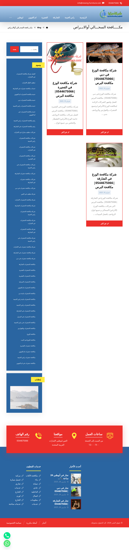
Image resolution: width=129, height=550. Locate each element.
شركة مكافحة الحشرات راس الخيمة (27, 213)
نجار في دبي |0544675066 (61, 489)
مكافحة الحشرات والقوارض (26, 328)
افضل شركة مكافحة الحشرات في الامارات (25, 75)
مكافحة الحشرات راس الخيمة (26, 305)
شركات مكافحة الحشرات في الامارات (27, 148)
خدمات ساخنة (15, 504)
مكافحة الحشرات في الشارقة (26, 311)
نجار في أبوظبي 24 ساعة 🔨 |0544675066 (59, 478)
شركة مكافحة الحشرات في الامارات (27, 221)
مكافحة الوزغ (31, 334)
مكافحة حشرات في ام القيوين (26, 363)
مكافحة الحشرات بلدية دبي (27, 293)
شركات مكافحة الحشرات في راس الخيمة (26, 166)
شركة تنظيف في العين (28, 194)
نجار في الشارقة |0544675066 (60, 502)
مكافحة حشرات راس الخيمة (26, 357)
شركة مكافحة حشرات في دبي (25, 258)
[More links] (11, 14)
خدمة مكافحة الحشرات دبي (26, 100)
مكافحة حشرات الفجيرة (27, 346)
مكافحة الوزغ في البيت (28, 340)
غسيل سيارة (15, 479)
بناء (36, 479)
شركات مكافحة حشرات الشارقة (25, 173)
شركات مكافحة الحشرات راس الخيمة (27, 139)
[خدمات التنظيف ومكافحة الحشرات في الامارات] (111, 14)
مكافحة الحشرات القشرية (27, 276)
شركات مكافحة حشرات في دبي (25, 188)
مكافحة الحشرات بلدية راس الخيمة (24, 299)
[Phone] (7, 535)
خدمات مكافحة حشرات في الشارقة (24, 88)
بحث (14, 49)
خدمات (18, 487)
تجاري (18, 483)
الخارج (18, 491)
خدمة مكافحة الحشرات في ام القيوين (26, 113)
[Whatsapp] (7, 543)
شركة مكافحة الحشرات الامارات (25, 200)
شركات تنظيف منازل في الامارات (24, 132)
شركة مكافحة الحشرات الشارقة (25, 206)
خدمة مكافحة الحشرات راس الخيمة (24, 106)
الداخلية (34, 491)
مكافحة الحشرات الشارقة (27, 264)
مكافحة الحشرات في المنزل (26, 317)
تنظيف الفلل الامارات (28, 83)
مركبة (18, 475)
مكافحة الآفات (32, 475)
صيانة (35, 483)
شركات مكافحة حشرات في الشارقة (27, 180)
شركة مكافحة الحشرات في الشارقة (27, 230)
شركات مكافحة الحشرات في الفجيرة (27, 157)
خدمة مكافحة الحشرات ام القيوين (24, 94)
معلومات (34, 500)
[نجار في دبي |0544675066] (76, 491)
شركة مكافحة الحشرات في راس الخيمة (26, 239)
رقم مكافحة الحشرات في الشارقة (24, 126)
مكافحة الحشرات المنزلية (27, 282)
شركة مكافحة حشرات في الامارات (24, 247)
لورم (19, 495)
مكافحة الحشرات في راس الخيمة (24, 322)
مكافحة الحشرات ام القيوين (26, 288)
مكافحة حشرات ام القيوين (27, 352)
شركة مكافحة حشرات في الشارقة (24, 253)
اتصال (35, 495)
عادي (35, 487)
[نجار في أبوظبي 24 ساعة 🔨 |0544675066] (76, 479)
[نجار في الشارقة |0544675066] (76, 504)
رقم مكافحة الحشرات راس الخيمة (24, 121)
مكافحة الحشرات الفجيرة (27, 270)
